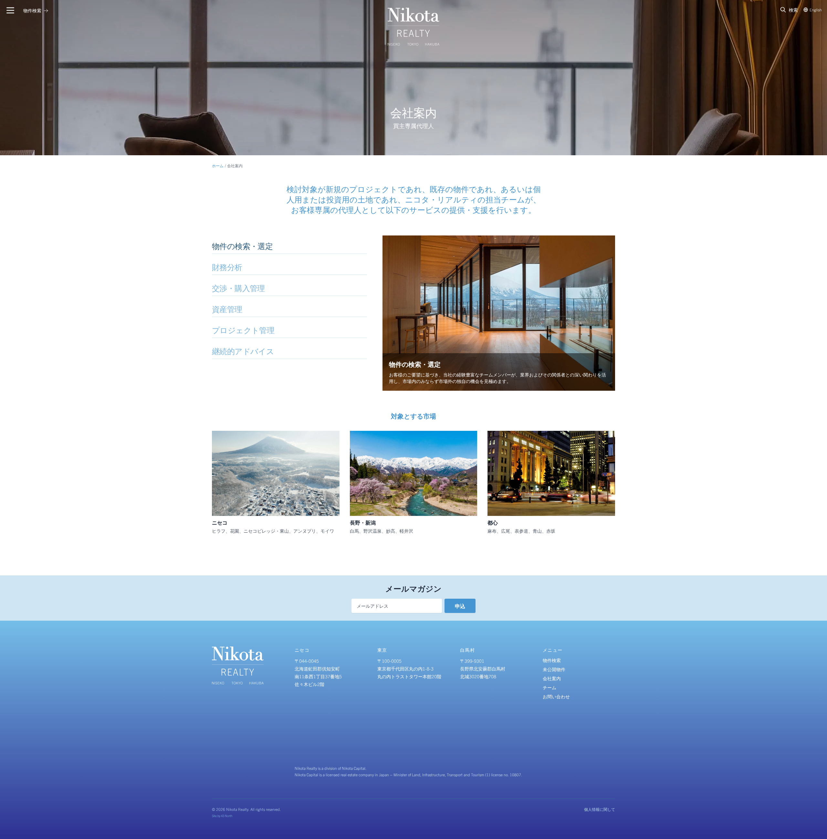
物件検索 (552, 660)
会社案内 (552, 678)
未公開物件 (554, 669)
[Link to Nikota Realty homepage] (413, 27)
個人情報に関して (599, 809)
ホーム (218, 165)
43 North (226, 816)
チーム (549, 687)
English (816, 9)
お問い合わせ (556, 696)
